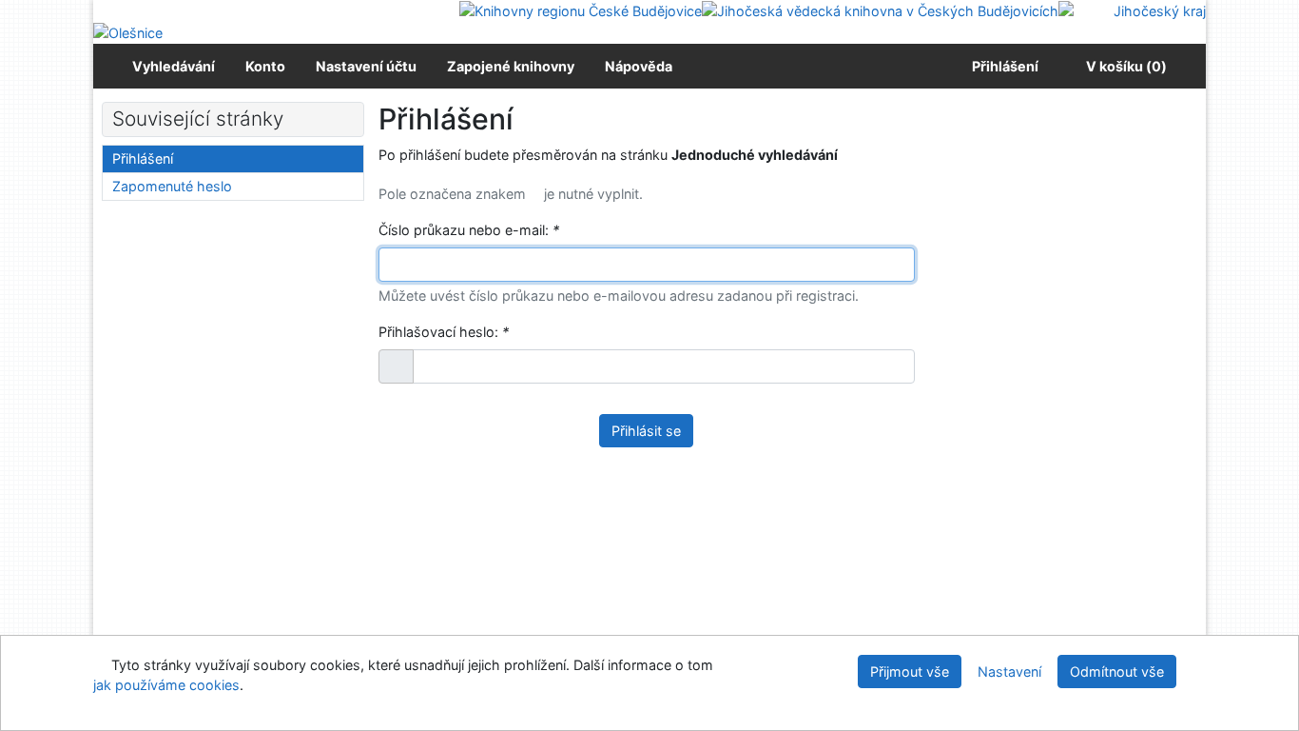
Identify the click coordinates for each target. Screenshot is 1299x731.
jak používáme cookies (166, 685)
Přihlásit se (646, 431)
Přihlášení (1002, 66)
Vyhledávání (173, 66)
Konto (265, 66)
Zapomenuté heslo (172, 186)
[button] (396, 366)
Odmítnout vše (1117, 671)
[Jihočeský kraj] (1132, 10)
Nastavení (1009, 671)
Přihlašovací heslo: (443, 332)
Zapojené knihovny (510, 66)
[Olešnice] (128, 32)
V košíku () (1126, 66)
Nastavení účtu (366, 66)
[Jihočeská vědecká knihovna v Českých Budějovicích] (880, 10)
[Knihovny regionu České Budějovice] (580, 10)
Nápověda (638, 66)
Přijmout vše (909, 671)
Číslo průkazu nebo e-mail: (468, 230)
